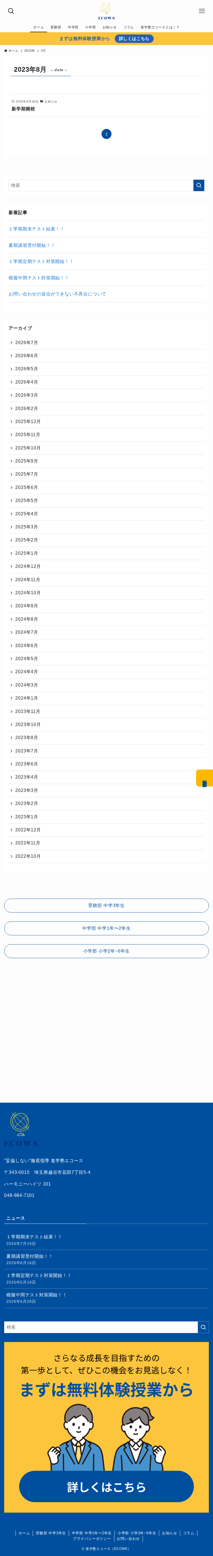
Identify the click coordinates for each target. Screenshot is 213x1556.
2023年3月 (26, 790)
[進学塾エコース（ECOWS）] (106, 11)
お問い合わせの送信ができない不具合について (57, 294)
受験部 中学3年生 (51, 1533)
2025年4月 (26, 513)
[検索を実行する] (198, 185)
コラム (188, 1533)
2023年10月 (28, 724)
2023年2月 (26, 803)
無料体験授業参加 (204, 778)
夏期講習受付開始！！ (32, 245)
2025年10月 (28, 448)
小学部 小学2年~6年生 (137, 1533)
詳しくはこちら (134, 38)
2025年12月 (28, 421)
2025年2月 (26, 540)
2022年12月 (28, 829)
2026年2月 (26, 408)
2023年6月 (26, 764)
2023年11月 (27, 711)
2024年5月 (26, 658)
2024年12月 (28, 566)
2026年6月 (26, 355)
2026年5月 (26, 368)
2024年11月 (27, 579)
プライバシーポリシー (92, 1539)
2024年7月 (26, 632)
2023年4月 (26, 777)
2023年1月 (26, 816)
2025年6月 (26, 487)
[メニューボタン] (202, 11)
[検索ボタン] (11, 11)
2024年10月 (28, 592)
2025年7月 (26, 474)
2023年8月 (26, 737)
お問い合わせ (128, 1539)
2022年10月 (28, 856)
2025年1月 (26, 553)
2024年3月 (26, 685)
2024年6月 (26, 645)
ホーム (24, 1533)
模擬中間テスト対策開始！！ (39, 277)
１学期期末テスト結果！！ (37, 229)
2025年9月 (26, 461)
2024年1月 (26, 698)
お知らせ (169, 1533)
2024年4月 (26, 671)
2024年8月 (26, 619)
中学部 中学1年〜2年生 (92, 1533)
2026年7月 (26, 342)
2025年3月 (26, 527)
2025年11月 (27, 434)
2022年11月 (27, 843)
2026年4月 (26, 382)
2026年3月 (26, 395)
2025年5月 (26, 500)
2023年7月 (26, 751)
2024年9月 (26, 605)
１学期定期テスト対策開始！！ (41, 261)
